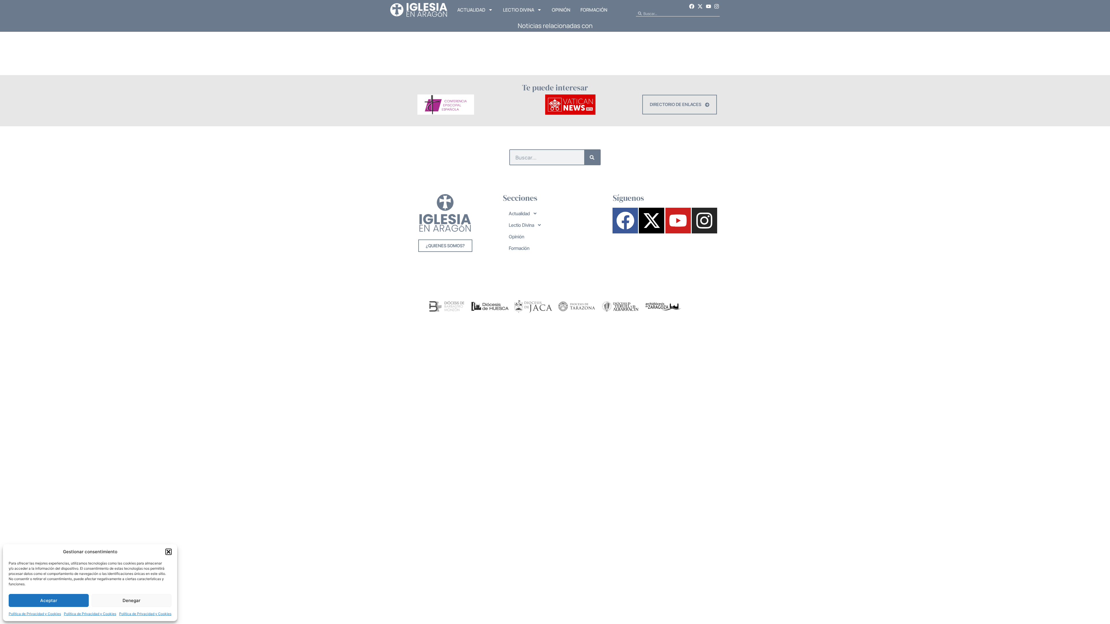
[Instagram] (716, 6)
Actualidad (471, 10)
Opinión (561, 10)
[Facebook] (692, 6)
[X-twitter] (700, 6)
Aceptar (48, 600)
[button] (168, 552)
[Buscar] (592, 157)
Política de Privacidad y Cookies (35, 614)
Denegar (131, 600)
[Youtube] (708, 6)
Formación (593, 10)
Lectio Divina (518, 10)
